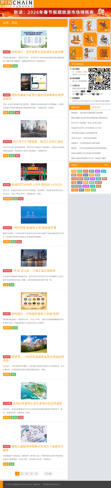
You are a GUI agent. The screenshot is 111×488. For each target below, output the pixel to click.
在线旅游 (7, 52)
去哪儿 (74, 190)
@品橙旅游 (82, 81)
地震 (11, 156)
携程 (6, 113)
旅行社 (98, 182)
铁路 (11, 464)
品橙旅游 (17, 4)
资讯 (15, 66)
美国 (93, 190)
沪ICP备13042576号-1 (51, 485)
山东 (6, 285)
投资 (97, 175)
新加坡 (14, 418)
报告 (91, 175)
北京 (85, 175)
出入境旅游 (7, 403)
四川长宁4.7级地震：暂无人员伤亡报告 (38, 141)
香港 (91, 182)
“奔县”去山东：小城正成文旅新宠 (34, 270)
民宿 (87, 190)
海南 (85, 182)
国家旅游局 (76, 186)
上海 (80, 182)
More (106, 165)
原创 (103, 171)
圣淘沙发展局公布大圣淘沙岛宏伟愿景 (37, 403)
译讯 (80, 171)
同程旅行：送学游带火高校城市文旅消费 (38, 51)
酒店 (97, 171)
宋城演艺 (7, 199)
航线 (13, 242)
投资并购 (7, 184)
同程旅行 (7, 66)
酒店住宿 (7, 357)
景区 (104, 179)
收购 (92, 179)
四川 (6, 156)
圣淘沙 (6, 418)
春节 (81, 190)
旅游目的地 (7, 141)
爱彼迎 (6, 374)
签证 (98, 186)
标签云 (74, 165)
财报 (15, 199)
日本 (92, 186)
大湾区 (6, 242)
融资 (86, 179)
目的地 (85, 186)
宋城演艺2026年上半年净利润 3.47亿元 (37, 184)
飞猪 (74, 182)
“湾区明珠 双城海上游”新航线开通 (34, 227)
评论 (85, 171)
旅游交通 (7, 446)
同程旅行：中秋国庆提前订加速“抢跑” (36, 313)
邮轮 (98, 179)
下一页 (48, 474)
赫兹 (17, 113)
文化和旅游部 (77, 179)
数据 (91, 171)
